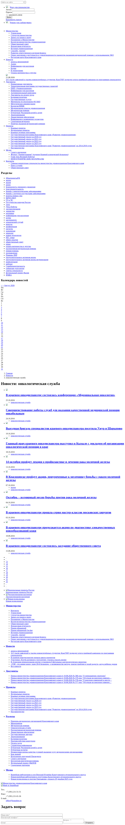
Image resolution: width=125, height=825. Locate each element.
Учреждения (16, 33)
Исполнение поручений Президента (26, 756)
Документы (11, 82)
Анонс (13, 64)
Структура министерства (21, 35)
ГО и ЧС (9, 200)
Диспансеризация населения (18, 597)
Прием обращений (18, 628)
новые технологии (13, 235)
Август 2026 (9, 285)
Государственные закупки (21, 734)
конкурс (9, 224)
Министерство (12, 31)
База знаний (16, 754)
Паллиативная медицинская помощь (26, 730)
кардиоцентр (11, 220)
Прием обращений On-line (22, 630)
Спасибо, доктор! (18, 51)
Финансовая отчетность (21, 46)
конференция (11, 227)
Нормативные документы (21, 84)
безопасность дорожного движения (20, 187)
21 (2, 347)
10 (2, 323)
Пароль (9, 12)
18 (2, 340)
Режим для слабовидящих (20, 23)
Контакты (10, 161)
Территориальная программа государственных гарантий (34, 86)
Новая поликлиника (14, 601)
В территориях (17, 71)
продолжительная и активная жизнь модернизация (27, 260)
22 (7, 582)
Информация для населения (22, 66)
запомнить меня (15, 15)
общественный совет (14, 242)
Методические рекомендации (23, 104)
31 (2, 369)
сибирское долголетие (15, 268)
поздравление (11, 253)
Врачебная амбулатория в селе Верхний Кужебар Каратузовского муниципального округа (48, 775)
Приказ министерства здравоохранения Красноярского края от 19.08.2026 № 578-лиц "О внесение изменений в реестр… (61, 680)
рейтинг (9, 264)
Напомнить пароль (14, 20)
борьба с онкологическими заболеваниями (23, 191)
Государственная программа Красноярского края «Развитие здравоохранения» (43, 135)
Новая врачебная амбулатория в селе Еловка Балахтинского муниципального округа (46, 777)
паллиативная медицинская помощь (21, 249)
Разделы (10, 716)
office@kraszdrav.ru (13, 801)
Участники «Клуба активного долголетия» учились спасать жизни (38, 660)
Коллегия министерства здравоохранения (28, 42)
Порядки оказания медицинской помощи (28, 124)
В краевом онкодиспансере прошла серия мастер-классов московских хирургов (58, 512)
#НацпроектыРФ (13, 178)
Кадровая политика (19, 97)
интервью (10, 213)
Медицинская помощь (20, 110)
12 (2, 327)
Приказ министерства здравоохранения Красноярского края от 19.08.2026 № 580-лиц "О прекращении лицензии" (58, 676)
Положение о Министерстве (22, 40)
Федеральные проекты (20, 130)
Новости (9, 59)
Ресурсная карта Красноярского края (26, 57)
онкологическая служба (20, 402)
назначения (10, 231)
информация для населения (17, 216)
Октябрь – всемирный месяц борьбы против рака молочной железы (51, 497)
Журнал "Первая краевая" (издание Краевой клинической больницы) (39, 154)
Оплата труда (16, 743)
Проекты (9, 126)
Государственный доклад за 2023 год (26, 143)
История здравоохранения (22, 48)
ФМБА (9, 275)
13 (2, 329)
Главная (9, 373)
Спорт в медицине (18, 152)
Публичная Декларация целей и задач (26, 113)
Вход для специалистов (20, 7)
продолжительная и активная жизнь (21, 257)
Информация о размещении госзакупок (27, 119)
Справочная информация (21, 745)
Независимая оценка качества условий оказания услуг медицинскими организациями (47, 752)
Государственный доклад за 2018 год (26, 137)
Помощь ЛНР (11, 255)
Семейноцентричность (15, 266)
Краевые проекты (18, 128)
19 (2, 343)
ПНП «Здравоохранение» (21, 88)
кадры (8, 218)
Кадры (13, 68)
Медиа (8, 150)
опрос (8, 244)
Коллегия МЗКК (17, 106)
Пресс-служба (16, 165)
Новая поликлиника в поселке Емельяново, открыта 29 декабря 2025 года (41, 779)
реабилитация (11, 262)
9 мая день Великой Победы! (23, 157)
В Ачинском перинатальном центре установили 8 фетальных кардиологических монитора (48, 662)
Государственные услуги (21, 99)
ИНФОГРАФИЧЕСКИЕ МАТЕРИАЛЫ (27, 159)
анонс (8, 185)
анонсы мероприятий (20, 62)
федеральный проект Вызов (17, 273)
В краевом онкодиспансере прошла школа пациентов (33, 658)
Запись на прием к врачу (21, 37)
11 (2, 325)
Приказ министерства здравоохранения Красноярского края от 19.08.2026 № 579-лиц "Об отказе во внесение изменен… (61, 678)
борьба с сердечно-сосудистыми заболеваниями (26, 193)
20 (2, 345)
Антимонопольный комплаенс (23, 93)
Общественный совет (20, 44)
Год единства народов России (18, 202)
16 (7, 568)
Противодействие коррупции (23, 741)
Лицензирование (18, 115)
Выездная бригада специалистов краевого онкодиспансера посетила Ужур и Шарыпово (64, 428)
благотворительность (15, 189)
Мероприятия (16, 723)
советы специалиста (14, 271)
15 (7, 566)
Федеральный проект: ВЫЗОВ (23, 763)
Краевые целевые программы (23, 132)
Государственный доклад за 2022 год (26, 141)
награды (9, 229)
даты (8, 204)
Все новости (16, 666)
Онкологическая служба (21, 728)
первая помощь (12, 251)
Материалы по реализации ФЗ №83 (25, 102)
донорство (10, 211)
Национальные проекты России (19, 592)
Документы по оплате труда (22, 95)
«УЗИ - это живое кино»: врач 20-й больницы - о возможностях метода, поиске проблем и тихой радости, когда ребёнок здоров (64, 664)
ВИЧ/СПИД (11, 198)
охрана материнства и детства (18, 246)
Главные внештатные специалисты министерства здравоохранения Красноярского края (47, 163)
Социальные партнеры (20, 765)
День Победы (11, 207)
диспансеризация (13, 209)
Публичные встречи (19, 750)
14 (2, 332)
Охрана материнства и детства (23, 73)
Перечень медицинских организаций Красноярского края (35, 721)
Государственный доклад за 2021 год (26, 139)
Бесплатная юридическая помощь (25, 761)
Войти (9, 17)
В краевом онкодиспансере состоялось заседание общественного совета (53, 545)
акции (8, 180)
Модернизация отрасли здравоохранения (28, 108)
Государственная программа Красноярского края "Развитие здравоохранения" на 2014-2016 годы (51, 146)
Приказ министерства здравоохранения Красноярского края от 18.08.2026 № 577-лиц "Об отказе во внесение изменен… (61, 682)
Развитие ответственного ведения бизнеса (28, 53)
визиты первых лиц (14, 196)
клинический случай (14, 222)
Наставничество (17, 148)
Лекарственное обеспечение (22, 117)
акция (8, 182)
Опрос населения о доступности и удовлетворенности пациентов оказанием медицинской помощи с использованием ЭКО (62, 55)
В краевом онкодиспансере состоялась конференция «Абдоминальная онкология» (60, 395)
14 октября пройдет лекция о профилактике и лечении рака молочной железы (58, 461)
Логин (8, 10)
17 (2, 338)
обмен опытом (12, 240)
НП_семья (10, 238)
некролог (10, 233)
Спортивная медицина (20, 121)
